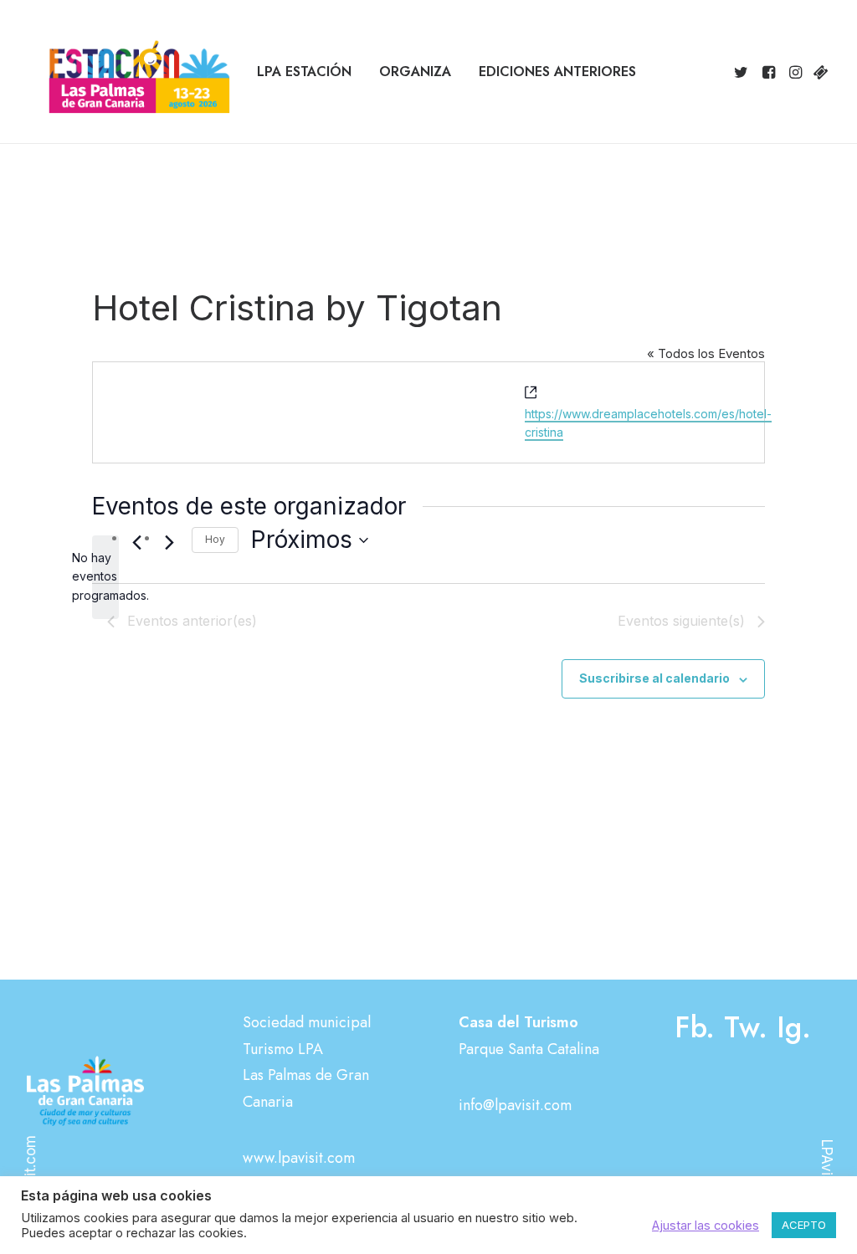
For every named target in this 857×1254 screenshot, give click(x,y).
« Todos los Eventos (706, 353)
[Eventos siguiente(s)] (169, 543)
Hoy (215, 539)
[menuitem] (304, 72)
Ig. (794, 1027)
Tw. (745, 1027)
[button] (743, 72)
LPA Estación (304, 71)
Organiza (415, 71)
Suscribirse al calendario (654, 678)
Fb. (695, 1027)
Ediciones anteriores (557, 71)
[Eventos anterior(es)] (136, 543)
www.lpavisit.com (299, 1158)
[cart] (819, 72)
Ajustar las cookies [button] (705, 1225)
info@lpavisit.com (515, 1105)
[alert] (105, 577)
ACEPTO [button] (804, 1224)
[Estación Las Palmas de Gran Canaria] (128, 72)
